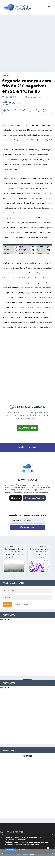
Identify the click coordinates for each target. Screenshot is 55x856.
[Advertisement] (27, 43)
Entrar (7, 604)
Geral (6, 75)
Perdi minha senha (21, 604)
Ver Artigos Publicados (35, 498)
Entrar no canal (29, 428)
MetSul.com (15, 103)
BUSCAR (29, 527)
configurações (33, 845)
